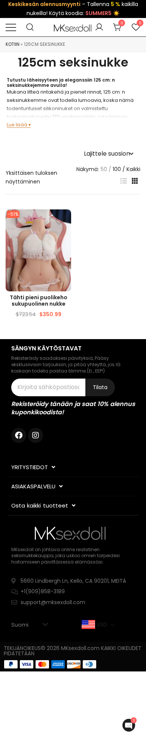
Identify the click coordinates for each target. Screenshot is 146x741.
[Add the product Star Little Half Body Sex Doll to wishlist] (59, 221)
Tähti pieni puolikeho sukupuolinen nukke (38, 301)
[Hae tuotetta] (30, 27)
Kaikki (133, 169)
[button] (123, 181)
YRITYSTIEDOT (29, 467)
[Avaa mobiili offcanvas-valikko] (11, 27)
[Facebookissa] (18, 435)
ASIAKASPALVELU (33, 486)
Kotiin (12, 44)
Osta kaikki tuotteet (39, 505)
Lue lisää (17, 124)
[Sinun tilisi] (99, 27)
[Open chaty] (128, 725)
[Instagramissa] (35, 435)
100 (117, 169)
